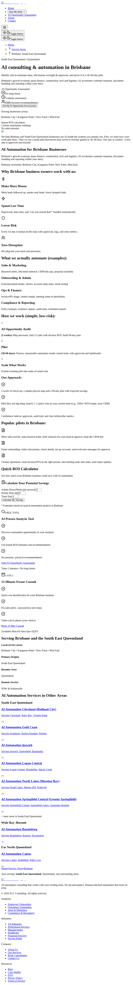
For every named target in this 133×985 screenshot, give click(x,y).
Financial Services (17, 935)
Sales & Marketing (17, 910)
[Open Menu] (4, 27)
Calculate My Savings (13, 500)
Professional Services (19, 927)
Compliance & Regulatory (21, 913)
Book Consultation (17, 955)
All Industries (15, 924)
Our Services (14, 952)
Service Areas (19, 49)
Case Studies (14, 972)
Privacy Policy (15, 978)
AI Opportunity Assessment (22, 15)
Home (11, 8)
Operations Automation (20, 907)
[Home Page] (13, 2)
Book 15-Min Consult (12, 626)
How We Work (15, 12)
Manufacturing (15, 929)
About (11, 17)
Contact (12, 20)
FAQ (10, 975)
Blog (10, 969)
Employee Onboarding (19, 904)
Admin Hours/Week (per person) (18, 489)
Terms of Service (16, 981)
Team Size (6, 496)
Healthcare (13, 932)
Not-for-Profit (15, 938)
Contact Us (13, 958)
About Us (13, 949)
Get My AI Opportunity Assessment (19, 106)
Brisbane (28, 868)
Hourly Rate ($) (9, 493)
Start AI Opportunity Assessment (18, 563)
